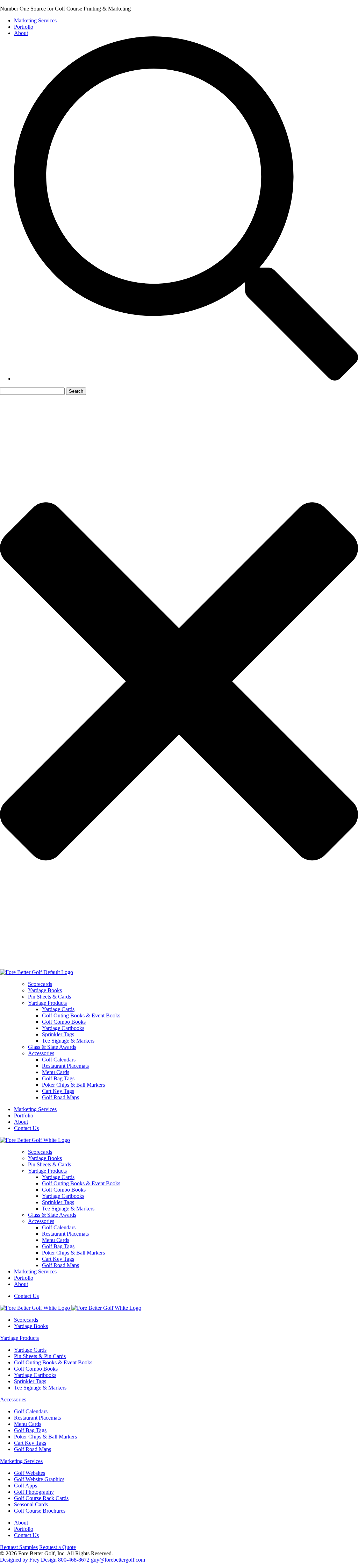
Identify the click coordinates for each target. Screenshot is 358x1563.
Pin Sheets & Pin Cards (40, 1356)
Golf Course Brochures (39, 1511)
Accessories (41, 1053)
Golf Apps (25, 1486)
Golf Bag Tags (58, 1078)
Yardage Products (47, 1003)
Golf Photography (34, 1492)
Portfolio (23, 27)
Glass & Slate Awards (52, 1047)
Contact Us (26, 1128)
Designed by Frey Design (28, 1560)
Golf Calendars (59, 1060)
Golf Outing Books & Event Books (81, 1015)
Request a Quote (57, 1547)
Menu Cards (55, 1072)
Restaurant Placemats (65, 1066)
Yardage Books (45, 990)
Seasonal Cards (31, 1504)
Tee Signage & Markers (68, 1041)
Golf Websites (29, 1473)
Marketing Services (35, 20)
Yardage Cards (58, 1009)
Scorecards (40, 984)
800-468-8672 (74, 1560)
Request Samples (19, 1547)
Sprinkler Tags (58, 1034)
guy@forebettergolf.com (118, 1560)
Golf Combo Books (64, 1022)
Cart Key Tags (58, 1091)
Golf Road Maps (60, 1097)
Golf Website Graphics (39, 1479)
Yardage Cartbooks (63, 1028)
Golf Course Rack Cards (41, 1498)
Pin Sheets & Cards (49, 997)
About (21, 33)
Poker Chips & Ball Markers (73, 1085)
